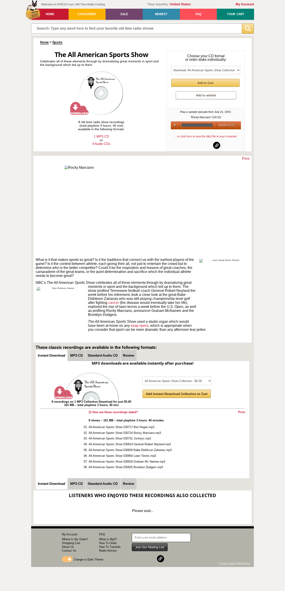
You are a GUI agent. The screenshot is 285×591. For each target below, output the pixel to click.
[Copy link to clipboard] (216, 145)
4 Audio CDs (101, 144)
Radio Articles (108, 550)
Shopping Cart (71, 543)
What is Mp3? (108, 539)
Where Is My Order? (75, 539)
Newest (161, 14)
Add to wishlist (206, 95)
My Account (245, 4)
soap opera (140, 325)
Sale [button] (124, 14)
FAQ (198, 14)
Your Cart (235, 14)
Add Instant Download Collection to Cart (177, 394)
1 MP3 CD (101, 136)
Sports (57, 42)
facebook (195, 145)
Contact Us (69, 550)
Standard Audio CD (103, 355)
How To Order (108, 543)
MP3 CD (76, 355)
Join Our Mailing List (149, 547)
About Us (68, 546)
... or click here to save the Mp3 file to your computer (206, 136)
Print (245, 158)
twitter (206, 145)
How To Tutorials (110, 546)
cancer (113, 303)
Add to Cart (205, 83)
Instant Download (51, 355)
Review (128, 355)
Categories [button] (86, 14)
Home (50, 14)
